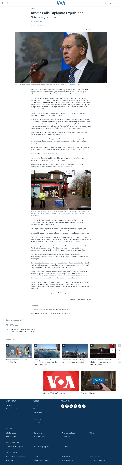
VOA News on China (68, 433)
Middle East (37, 419)
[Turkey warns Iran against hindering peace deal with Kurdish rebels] (103, 351)
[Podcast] (84, 406)
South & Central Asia (40, 423)
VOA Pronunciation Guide (98, 460)
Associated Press (38, 22)
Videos (92, 433)
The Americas (38, 409)
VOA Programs (11, 433)
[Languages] (105, 3)
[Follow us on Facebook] (62, 406)
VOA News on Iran (40, 436)
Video (8, 340)
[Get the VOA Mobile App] (61, 381)
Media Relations (67, 460)
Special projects (11, 436)
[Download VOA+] (98, 381)
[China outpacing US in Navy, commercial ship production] (75, 351)
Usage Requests (95, 457)
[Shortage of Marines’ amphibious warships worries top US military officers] (47, 351)
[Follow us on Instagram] (75, 406)
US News (9, 405)
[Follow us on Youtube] (71, 406)
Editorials (65, 447)
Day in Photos (38, 433)
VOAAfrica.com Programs (14, 447)
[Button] (88, 30)
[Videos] (111, 3)
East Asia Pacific (39, 412)
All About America (12, 409)
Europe (33, 9)
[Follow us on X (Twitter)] (67, 406)
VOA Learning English (41, 447)
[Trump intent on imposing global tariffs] (19, 351)
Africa (35, 405)
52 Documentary (67, 436)
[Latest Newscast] (116, 3)
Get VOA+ (37, 457)
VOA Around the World (41, 460)
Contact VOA (66, 457)
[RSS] (79, 406)
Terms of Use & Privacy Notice (16, 457)
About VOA (9, 460)
